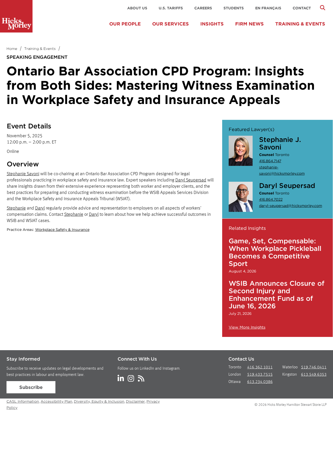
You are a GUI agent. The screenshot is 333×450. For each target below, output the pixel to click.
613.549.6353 (313, 375)
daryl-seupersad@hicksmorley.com (290, 206)
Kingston (289, 375)
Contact (302, 8)
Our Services (170, 24)
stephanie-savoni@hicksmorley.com (282, 170)
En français (268, 8)
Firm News (249, 24)
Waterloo (290, 367)
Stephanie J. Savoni (280, 143)
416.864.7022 (271, 199)
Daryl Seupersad (190, 180)
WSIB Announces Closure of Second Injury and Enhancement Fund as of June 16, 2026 (276, 294)
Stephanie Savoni (23, 174)
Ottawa (234, 382)
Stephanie (16, 208)
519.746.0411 (313, 367)
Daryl (40, 208)
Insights (212, 24)
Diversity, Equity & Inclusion (99, 401)
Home (12, 49)
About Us (137, 8)
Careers (203, 8)
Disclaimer (135, 401)
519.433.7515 (260, 375)
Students (233, 8)
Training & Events (300, 24)
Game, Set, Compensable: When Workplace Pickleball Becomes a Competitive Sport (275, 252)
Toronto (234, 367)
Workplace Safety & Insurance (62, 229)
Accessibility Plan (56, 401)
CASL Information (23, 401)
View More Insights (247, 327)
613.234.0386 (260, 382)
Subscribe (31, 387)
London (234, 375)
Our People (125, 24)
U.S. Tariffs (171, 8)
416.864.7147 (270, 161)
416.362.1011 (260, 367)
